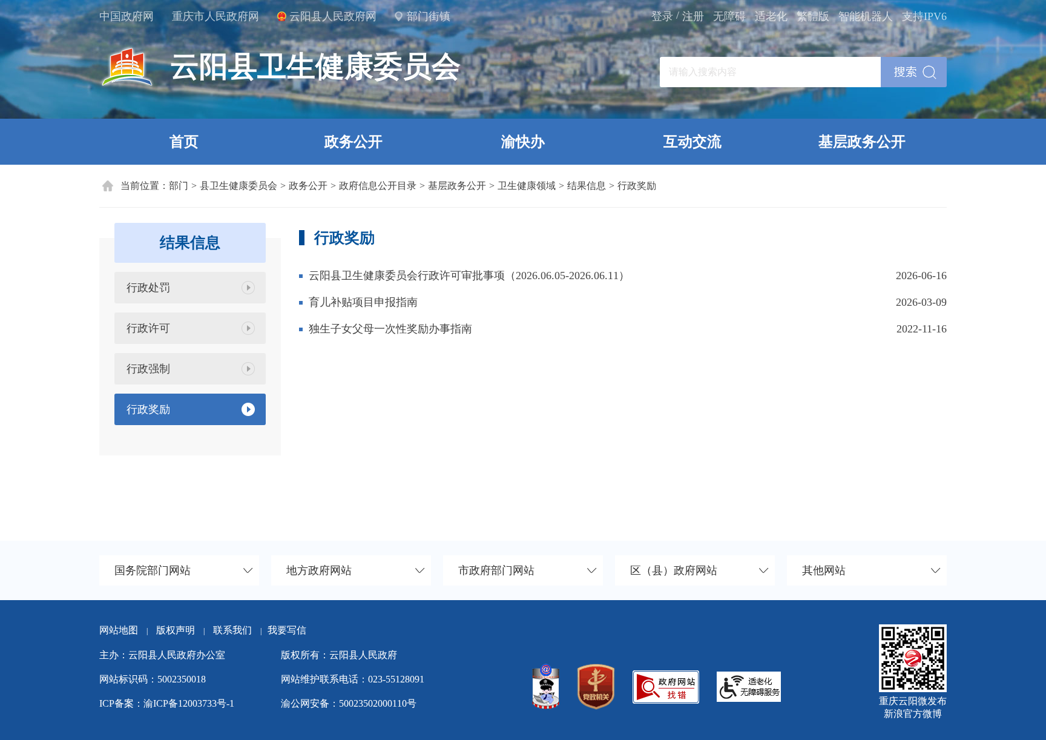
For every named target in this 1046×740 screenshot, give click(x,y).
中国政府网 (126, 16)
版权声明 (175, 630)
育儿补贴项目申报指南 (363, 302)
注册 (693, 16)
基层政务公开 (862, 142)
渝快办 (523, 142)
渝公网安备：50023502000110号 (348, 703)
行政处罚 (148, 288)
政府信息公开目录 (377, 185)
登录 (662, 16)
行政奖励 (636, 185)
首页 (184, 142)
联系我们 (237, 630)
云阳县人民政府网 (333, 16)
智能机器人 (865, 16)
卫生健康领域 (527, 185)
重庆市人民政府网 (215, 16)
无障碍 (729, 16)
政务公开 (353, 142)
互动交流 (692, 142)
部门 (178, 185)
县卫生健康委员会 (238, 185)
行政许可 (148, 328)
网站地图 (118, 630)
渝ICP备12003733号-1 (188, 703)
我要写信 (287, 630)
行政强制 (148, 369)
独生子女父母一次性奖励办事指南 (390, 329)
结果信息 (586, 185)
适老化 (771, 16)
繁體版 (813, 16)
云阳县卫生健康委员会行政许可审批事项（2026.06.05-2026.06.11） (469, 275)
